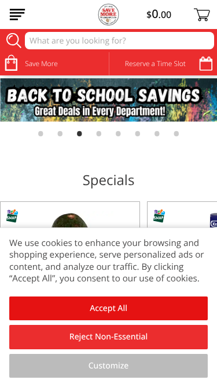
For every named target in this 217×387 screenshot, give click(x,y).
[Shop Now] (17, 14)
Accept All (108, 308)
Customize (109, 365)
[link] (108, 100)
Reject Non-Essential (108, 336)
